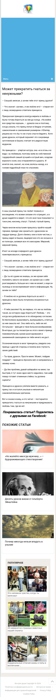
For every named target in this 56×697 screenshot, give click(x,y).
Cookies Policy (29, 694)
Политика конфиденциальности (19, 687)
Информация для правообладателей (20, 690)
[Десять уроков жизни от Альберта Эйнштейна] (28, 483)
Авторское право (43, 687)
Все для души (20, 683)
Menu (5, 79)
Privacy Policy (45, 690)
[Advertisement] (28, 47)
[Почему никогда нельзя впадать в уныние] (28, 526)
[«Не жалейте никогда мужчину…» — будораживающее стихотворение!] (28, 441)
